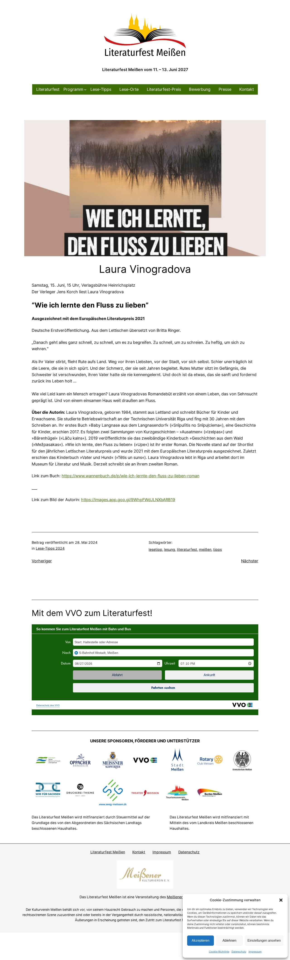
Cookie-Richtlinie (219, 951)
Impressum (255, 951)
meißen (205, 549)
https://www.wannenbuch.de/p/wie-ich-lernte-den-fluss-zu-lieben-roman (130, 475)
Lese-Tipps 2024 (50, 548)
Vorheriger (42, 561)
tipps (217, 549)
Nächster (249, 561)
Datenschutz (239, 951)
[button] (281, 900)
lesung (169, 549)
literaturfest (187, 549)
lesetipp (155, 549)
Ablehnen (229, 940)
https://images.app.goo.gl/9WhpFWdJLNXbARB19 (128, 499)
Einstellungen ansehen (264, 940)
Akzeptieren (200, 940)
